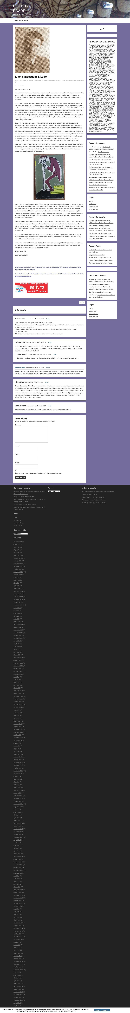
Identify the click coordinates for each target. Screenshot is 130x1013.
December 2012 (18, 992)
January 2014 (17, 959)
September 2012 (18, 1000)
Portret (62, 80)
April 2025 (16, 586)
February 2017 (18, 856)
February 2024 (18, 624)
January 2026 (17, 561)
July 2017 (16, 843)
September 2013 (18, 970)
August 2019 (17, 773)
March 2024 (17, 621)
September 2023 (18, 638)
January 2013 (17, 989)
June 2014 (17, 945)
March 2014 (17, 953)
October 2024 (17, 602)
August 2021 (17, 707)
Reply (48, 319)
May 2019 (16, 782)
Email (17, 454)
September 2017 (18, 837)
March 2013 (17, 983)
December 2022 (18, 663)
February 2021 (18, 724)
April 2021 (16, 718)
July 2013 (16, 972)
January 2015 (17, 925)
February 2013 (18, 986)
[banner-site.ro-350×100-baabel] (31, 288)
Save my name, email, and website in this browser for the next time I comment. (38, 473)
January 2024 (17, 627)
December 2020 (18, 729)
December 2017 (18, 829)
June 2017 (17, 845)
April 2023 (16, 652)
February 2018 (18, 823)
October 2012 (17, 997)
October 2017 (17, 834)
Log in (91, 201)
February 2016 (18, 889)
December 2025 (18, 564)
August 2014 (17, 939)
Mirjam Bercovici (29, 80)
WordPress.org (93, 209)
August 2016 (17, 873)
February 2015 (18, 923)
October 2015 (17, 901)
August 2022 (17, 674)
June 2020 (17, 746)
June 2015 (17, 912)
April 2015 (16, 917)
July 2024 (16, 610)
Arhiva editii (52, 80)
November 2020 (18, 732)
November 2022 (18, 666)
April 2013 (16, 981)
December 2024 (18, 597)
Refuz (98, 1010)
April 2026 (16, 552)
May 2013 (16, 978)
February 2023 (18, 657)
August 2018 (17, 807)
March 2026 (17, 555)
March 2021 (17, 721)
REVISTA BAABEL (21, 8)
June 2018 (17, 812)
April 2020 (16, 751)
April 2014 (16, 950)
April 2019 (16, 785)
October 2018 (17, 801)
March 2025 (17, 588)
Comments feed (93, 206)
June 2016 (17, 878)
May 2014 (16, 948)
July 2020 (16, 743)
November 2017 (18, 832)
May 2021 (16, 715)
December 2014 (18, 928)
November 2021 (18, 699)
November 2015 (18, 898)
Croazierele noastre (103, 152)
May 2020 (16, 749)
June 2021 (17, 713)
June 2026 (17, 547)
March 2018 (17, 820)
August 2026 (17, 541)
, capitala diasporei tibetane (101, 260)
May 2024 (16, 616)
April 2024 (16, 619)
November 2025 (18, 566)
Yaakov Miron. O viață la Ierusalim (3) (100, 257)
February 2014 (18, 956)
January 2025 (17, 594)
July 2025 (16, 577)
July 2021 (16, 710)
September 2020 (18, 737)
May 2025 (16, 583)
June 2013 (17, 975)
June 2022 (17, 680)
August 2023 (17, 641)
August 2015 (17, 906)
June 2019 (17, 779)
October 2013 (17, 967)
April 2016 (16, 884)
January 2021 (17, 726)
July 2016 (16, 876)
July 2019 (16, 776)
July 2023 (16, 644)
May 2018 (16, 815)
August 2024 (17, 608)
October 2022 (17, 668)
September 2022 (18, 671)
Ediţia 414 (57, 80)
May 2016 (16, 881)
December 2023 (18, 630)
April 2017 (16, 851)
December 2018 (18, 796)
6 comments (38, 80)
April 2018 (16, 818)
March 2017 (17, 854)
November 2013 (18, 964)
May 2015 (16, 914)
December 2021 (18, 696)
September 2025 (18, 572)
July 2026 (16, 544)
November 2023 (18, 633)
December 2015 (18, 895)
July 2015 (16, 909)
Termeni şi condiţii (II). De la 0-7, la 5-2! (100, 263)
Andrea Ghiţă (20, 367)
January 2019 (17, 793)
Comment (18, 425)
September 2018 (18, 804)
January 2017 (17, 859)
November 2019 (18, 765)
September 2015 (18, 903)
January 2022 (17, 693)
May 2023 (16, 649)
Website (17, 462)
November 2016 (18, 865)
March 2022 (17, 688)
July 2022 (16, 677)
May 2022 (16, 682)
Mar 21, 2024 (18, 80)
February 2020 (18, 757)
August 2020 (17, 740)
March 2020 (17, 754)
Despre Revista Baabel (21, 20)
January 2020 (17, 760)
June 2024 (17, 613)
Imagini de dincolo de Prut (96, 255)
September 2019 (18, 771)
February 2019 (18, 790)
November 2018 (18, 798)
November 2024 (18, 599)
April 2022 (16, 685)
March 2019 (17, 787)
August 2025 (17, 575)
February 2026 (18, 558)
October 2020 (17, 735)
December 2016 (18, 862)
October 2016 (17, 867)
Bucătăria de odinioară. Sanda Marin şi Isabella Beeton (98, 491)
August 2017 (17, 840)
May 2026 (16, 550)
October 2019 (17, 768)
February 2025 (18, 591)
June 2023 (17, 646)
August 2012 (17, 1003)
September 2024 (18, 605)
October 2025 (17, 569)
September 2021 (18, 704)
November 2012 (18, 994)
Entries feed (92, 204)
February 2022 (18, 691)
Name (17, 446)
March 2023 (17, 655)
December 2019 (18, 762)
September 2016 (18, 870)
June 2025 (17, 580)
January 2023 (17, 660)
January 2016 (17, 892)
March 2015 (17, 920)
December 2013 (18, 961)
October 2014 (17, 934)
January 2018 (17, 826)
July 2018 (16, 809)
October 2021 (17, 702)
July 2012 (16, 1006)
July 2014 (16, 942)
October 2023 (17, 635)
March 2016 (17, 887)
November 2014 (18, 931)
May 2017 (16, 848)
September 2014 (18, 936)
